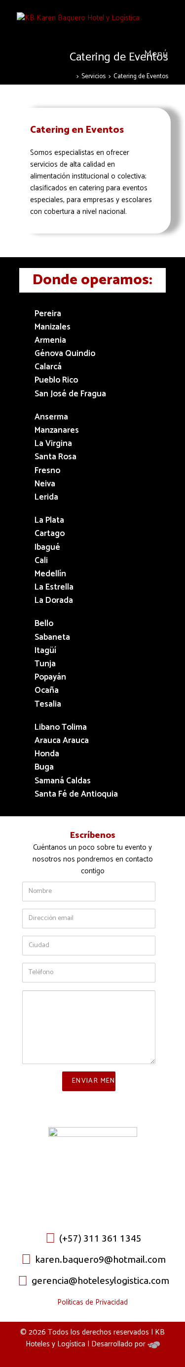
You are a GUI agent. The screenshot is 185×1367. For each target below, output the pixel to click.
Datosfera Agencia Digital (92, 1356)
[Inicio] (71, 76)
